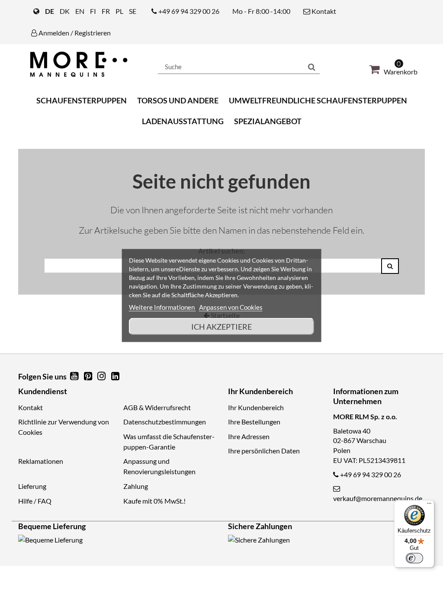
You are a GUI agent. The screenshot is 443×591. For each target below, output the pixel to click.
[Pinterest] (89, 377)
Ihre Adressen (249, 436)
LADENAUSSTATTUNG (183, 121)
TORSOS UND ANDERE (177, 100)
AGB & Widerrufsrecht (157, 407)
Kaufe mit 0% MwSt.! (154, 501)
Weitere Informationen (162, 307)
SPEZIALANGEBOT (268, 121)
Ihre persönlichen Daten (264, 450)
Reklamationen (40, 461)
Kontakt (323, 11)
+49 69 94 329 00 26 (188, 11)
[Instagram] (102, 377)
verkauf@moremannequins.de (377, 498)
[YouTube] (75, 377)
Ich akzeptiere (221, 326)
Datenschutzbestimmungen (164, 422)
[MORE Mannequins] (81, 64)
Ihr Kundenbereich (256, 407)
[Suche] (312, 66)
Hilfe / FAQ (34, 501)
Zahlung (135, 486)
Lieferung (32, 486)
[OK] (390, 266)
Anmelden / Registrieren (74, 33)
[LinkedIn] (115, 377)
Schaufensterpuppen (81, 100)
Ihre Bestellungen (254, 422)
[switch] (414, 558)
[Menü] (429, 505)
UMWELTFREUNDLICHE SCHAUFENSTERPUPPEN (318, 100)
